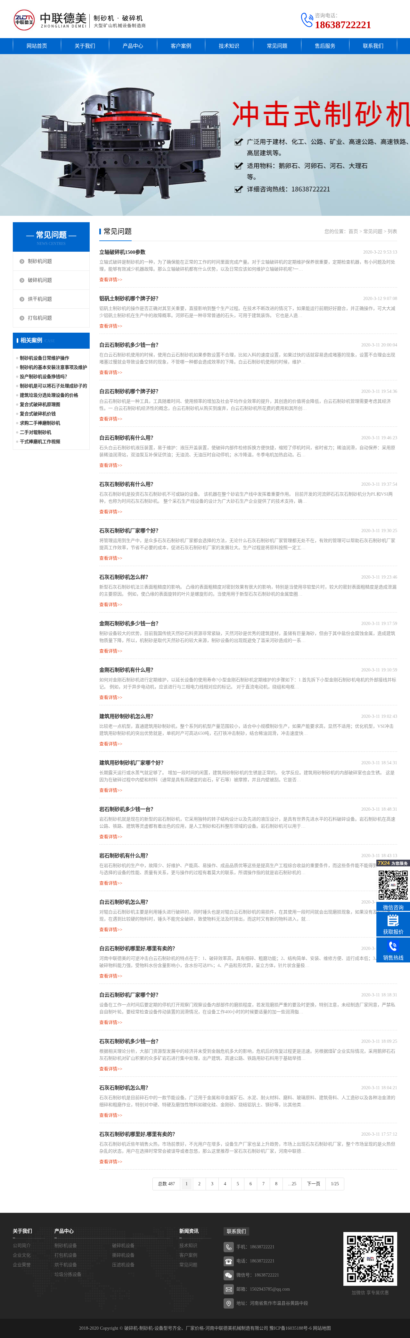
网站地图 (322, 1328)
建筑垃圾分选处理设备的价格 (49, 395)
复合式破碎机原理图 (40, 404)
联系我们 (373, 46)
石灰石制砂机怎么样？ (125, 577)
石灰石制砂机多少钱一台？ (130, 1041)
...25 (292, 1183)
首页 (353, 231)
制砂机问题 (40, 261)
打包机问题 (40, 317)
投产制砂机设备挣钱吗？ (44, 376)
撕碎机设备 (123, 1255)
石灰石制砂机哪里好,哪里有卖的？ (138, 1134)
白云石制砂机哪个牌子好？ (130, 391)
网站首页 (37, 46)
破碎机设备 (123, 1245)
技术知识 (229, 46)
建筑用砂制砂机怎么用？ (127, 716)
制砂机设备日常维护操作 (44, 358)
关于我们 (85, 46)
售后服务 (325, 46)
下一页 (313, 1183)
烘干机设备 (65, 1264)
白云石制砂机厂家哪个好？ (130, 995)
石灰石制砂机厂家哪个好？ (130, 530)
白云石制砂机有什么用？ (127, 438)
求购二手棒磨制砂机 (40, 423)
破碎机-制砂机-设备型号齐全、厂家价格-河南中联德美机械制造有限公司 (196, 1328)
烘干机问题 (40, 299)
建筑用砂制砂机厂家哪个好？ (132, 763)
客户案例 (181, 46)
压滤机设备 (123, 1264)
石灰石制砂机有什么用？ (127, 484)
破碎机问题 (40, 280)
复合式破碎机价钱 (38, 413)
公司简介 (22, 1245)
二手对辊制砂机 (35, 432)
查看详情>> (110, 279)
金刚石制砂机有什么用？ (127, 670)
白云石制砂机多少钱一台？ (130, 345)
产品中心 (133, 46)
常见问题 (277, 46)
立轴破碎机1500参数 (122, 252)
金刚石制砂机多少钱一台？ (130, 623)
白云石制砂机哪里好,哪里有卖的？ (138, 948)
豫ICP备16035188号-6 (290, 1328)
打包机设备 (65, 1255)
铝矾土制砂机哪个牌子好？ (130, 298)
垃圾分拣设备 (67, 1274)
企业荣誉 (22, 1264)
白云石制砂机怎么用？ (125, 902)
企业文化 (22, 1255)
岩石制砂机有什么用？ (125, 855)
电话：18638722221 (255, 1261)
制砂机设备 (65, 1245)
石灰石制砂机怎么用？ (125, 1088)
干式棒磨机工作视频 (40, 441)
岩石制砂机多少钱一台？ (127, 809)
